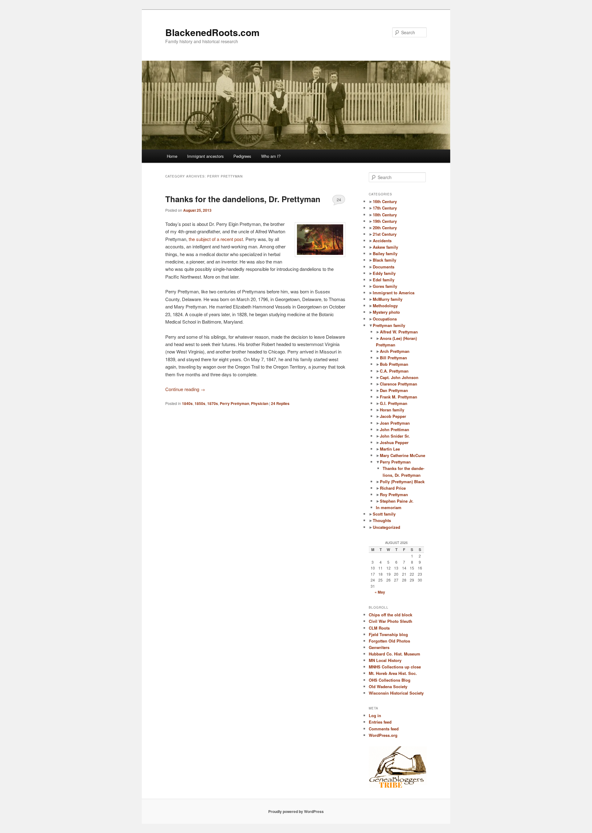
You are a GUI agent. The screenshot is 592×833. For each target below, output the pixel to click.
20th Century (385, 228)
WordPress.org (383, 735)
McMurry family (387, 299)
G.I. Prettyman (393, 403)
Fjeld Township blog (388, 634)
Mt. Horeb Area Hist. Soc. (393, 673)
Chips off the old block (390, 615)
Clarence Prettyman (398, 384)
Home (172, 156)
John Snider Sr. (395, 436)
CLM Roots (379, 628)
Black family (384, 260)
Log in (375, 715)
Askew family (385, 247)
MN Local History (385, 660)
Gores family (385, 286)
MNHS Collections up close (395, 667)
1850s (200, 403)
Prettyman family (389, 325)
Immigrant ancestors (205, 156)
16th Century (385, 201)
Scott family (384, 514)
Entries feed (380, 722)
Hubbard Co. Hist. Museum (394, 654)
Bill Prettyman (393, 358)
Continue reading (185, 389)
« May (380, 592)
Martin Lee (390, 449)
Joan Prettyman (395, 423)
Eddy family (384, 273)
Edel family (383, 280)
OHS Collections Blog (389, 680)
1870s (212, 403)
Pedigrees (242, 156)
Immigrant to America (393, 293)
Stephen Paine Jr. (396, 501)
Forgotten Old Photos (389, 641)
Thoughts (382, 520)
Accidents (382, 240)
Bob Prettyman (394, 364)
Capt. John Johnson (399, 377)
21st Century (385, 234)
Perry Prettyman (234, 403)
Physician (259, 403)
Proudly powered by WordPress (296, 811)
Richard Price (393, 488)
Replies (280, 403)
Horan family (392, 410)
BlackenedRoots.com (212, 32)
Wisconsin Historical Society (396, 693)
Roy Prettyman (394, 494)
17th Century (385, 208)
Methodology (385, 305)
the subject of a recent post (216, 239)
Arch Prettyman (394, 351)
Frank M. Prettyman (398, 397)
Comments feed (384, 729)
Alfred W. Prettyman (399, 332)
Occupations (385, 319)
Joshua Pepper (394, 442)
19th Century (385, 221)
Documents (383, 267)
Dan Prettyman (394, 390)
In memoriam (388, 507)
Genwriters (379, 647)
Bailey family (385, 253)
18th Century (385, 215)
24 (339, 199)
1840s (187, 403)
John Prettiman (394, 429)
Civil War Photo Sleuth (390, 621)
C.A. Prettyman (394, 371)
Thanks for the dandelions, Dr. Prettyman (242, 199)
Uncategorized (386, 527)
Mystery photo (386, 312)
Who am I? (271, 156)
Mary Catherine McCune (402, 455)
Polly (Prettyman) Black (402, 481)
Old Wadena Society (388, 686)
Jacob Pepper (393, 416)
